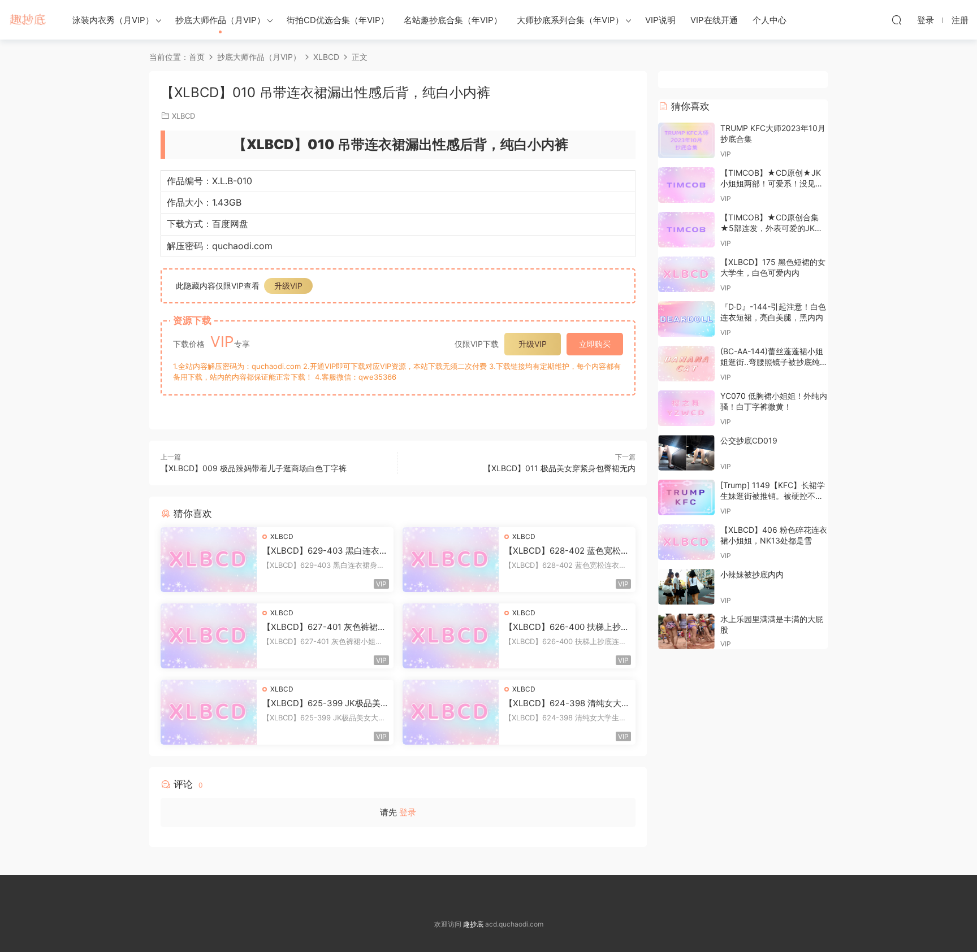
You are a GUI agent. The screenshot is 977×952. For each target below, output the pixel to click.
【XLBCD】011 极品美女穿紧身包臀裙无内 (559, 468)
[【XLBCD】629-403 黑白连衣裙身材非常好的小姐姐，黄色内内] (209, 559)
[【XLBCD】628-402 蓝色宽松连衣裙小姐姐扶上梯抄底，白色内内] (451, 559)
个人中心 (769, 20)
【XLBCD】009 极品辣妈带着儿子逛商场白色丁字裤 (254, 468)
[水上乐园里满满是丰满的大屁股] (686, 631)
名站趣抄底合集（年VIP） (453, 20)
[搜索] (896, 20)
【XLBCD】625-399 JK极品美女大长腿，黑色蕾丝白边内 (321, 703)
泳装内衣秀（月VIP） (113, 20)
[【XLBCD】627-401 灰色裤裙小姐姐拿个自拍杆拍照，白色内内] (209, 635)
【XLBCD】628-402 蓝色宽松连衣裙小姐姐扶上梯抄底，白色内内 (566, 551)
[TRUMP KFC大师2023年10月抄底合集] (686, 140)
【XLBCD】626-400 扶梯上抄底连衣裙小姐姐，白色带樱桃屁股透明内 (566, 627)
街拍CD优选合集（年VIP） (338, 20)
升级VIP (288, 285)
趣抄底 (28, 20)
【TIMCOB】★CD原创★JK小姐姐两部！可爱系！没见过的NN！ (771, 183)
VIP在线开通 (714, 20)
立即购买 (595, 344)
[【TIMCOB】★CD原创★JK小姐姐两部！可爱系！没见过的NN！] (686, 185)
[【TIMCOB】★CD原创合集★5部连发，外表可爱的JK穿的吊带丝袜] (686, 229)
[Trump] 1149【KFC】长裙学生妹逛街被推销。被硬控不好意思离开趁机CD (772, 496)
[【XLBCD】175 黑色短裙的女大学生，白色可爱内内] (686, 274)
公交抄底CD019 (748, 440)
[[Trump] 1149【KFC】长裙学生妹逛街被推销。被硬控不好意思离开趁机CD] (686, 497)
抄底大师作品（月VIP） (220, 20)
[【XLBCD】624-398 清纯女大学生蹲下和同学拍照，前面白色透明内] (451, 712)
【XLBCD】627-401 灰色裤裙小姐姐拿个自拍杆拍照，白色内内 (324, 627)
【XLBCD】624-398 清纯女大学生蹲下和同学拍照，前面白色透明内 (567, 703)
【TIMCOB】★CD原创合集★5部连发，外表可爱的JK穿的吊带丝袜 (771, 228)
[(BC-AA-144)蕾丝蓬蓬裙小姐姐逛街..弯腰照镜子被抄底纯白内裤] (686, 363)
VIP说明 (660, 20)
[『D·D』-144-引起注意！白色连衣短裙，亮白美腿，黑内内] (686, 319)
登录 (407, 812)
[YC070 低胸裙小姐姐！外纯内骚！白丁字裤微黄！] (686, 408)
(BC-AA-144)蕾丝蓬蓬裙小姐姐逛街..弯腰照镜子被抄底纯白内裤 (774, 362)
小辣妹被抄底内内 (752, 574)
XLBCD (183, 115)
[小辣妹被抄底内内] (686, 587)
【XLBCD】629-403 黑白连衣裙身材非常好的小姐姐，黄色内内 (325, 551)
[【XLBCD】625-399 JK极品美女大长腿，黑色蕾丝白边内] (209, 712)
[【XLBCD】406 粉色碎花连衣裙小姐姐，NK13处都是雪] (686, 542)
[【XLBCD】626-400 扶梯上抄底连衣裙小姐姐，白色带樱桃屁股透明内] (451, 635)
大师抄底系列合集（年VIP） (570, 20)
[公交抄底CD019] (686, 453)
